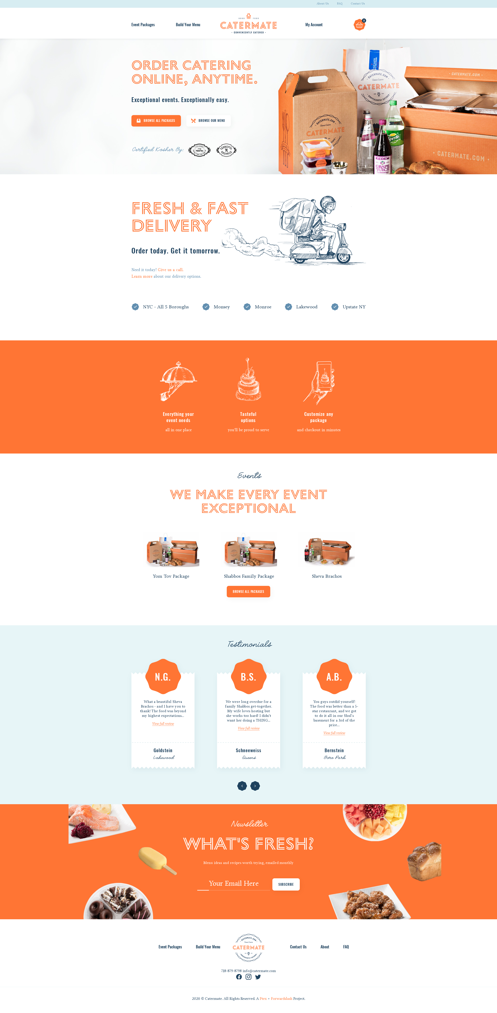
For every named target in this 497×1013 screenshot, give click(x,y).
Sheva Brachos (327, 576)
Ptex (263, 999)
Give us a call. (171, 269)
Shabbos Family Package (249, 576)
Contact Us (358, 3)
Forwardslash (281, 999)
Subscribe (286, 884)
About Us (323, 3)
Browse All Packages (159, 121)
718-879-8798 (231, 971)
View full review (163, 724)
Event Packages (143, 24)
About (325, 946)
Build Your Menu (188, 24)
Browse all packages (248, 592)
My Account (314, 24)
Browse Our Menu (212, 121)
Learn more (141, 276)
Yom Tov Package (171, 576)
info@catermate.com (259, 971)
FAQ (339, 3)
